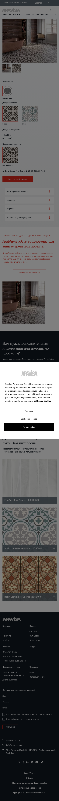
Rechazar (29, 411)
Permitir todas (29, 427)
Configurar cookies (29, 419)
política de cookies (42, 401)
